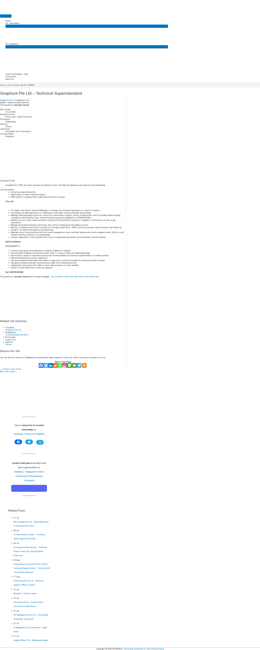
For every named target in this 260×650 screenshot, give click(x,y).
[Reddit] (55, 365)
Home (8, 21)
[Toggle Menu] (86, 26)
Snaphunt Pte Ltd (8, 100)
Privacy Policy (158, 649)
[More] (84, 365)
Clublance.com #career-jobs (39, 357)
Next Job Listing (8, 371)
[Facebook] (41, 365)
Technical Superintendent (16, 335)
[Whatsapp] (60, 365)
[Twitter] (45, 365)
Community (10, 76)
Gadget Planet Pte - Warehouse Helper (31, 640)
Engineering (10, 339)
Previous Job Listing (10, 369)
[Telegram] (79, 365)
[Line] (69, 365)
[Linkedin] (50, 365)
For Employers (11, 44)
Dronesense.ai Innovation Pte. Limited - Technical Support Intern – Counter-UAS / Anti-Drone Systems (32, 568)
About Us (9, 79)
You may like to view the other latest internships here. (75, 276)
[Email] (74, 365)
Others (8, 344)
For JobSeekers (12, 23)
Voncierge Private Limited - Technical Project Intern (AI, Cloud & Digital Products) (30, 551)
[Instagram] (64, 365)
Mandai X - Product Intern (25, 593)
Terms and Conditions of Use (136, 649)
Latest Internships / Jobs (16, 74)
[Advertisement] (63, 158)
